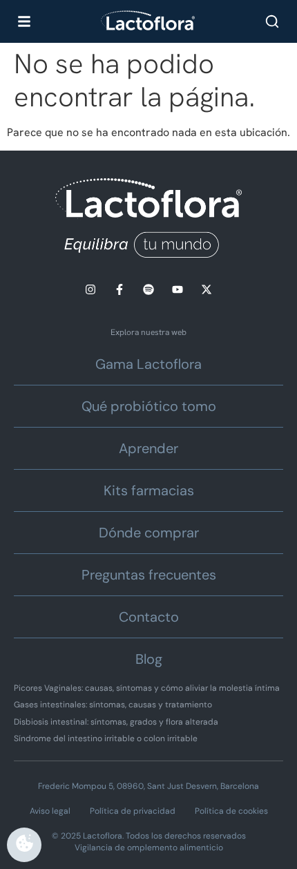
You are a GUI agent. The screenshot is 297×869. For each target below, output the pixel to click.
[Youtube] (177, 289)
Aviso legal (50, 811)
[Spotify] (148, 289)
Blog (148, 659)
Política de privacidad (132, 811)
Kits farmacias (149, 490)
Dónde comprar (149, 533)
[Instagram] (90, 289)
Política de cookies (231, 811)
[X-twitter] (206, 289)
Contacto (149, 617)
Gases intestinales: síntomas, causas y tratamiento (113, 704)
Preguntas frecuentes (149, 575)
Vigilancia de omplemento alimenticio (149, 847)
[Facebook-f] (119, 289)
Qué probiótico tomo (149, 406)
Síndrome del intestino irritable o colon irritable (106, 738)
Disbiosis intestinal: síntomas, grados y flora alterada (116, 721)
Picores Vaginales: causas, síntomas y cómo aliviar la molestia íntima (147, 688)
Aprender (148, 448)
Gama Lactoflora (148, 364)
